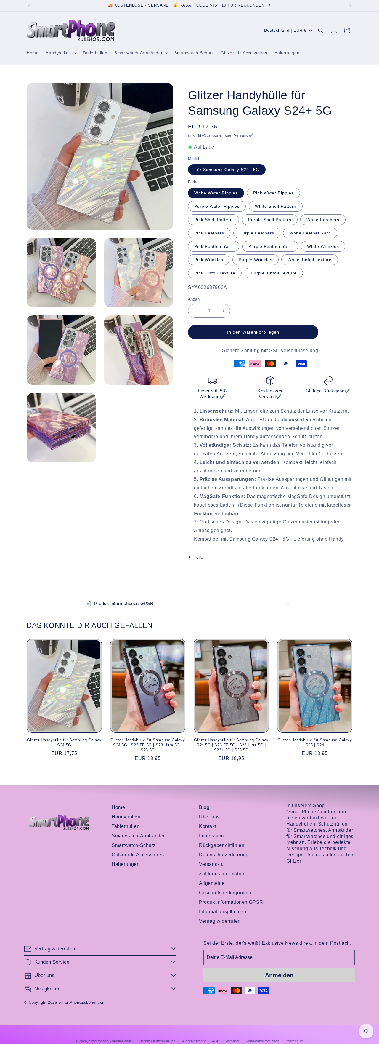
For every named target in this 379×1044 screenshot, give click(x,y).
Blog (204, 807)
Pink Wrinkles (208, 259)
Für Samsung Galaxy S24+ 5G (226, 169)
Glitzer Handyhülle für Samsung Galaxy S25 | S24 (314, 742)
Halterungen (126, 864)
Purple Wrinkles (255, 259)
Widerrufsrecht (194, 1041)
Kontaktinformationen (262, 1041)
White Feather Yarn (310, 233)
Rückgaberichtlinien (221, 845)
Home (118, 807)
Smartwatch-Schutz (133, 845)
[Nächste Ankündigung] (350, 5)
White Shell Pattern (275, 206)
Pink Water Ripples (273, 193)
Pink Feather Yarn (213, 246)
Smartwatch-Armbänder (138, 835)
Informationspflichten (222, 911)
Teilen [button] (200, 557)
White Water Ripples (216, 193)
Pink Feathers (209, 233)
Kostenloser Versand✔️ (232, 135)
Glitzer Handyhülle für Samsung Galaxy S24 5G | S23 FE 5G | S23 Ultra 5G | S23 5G (147, 745)
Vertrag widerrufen (220, 921)
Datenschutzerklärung (224, 854)
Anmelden (279, 975)
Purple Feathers (257, 233)
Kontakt (207, 826)
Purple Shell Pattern (269, 219)
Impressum (211, 835)
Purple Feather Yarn (270, 246)
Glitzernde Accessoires (138, 854)
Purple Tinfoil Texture (274, 273)
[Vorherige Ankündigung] (28, 5)
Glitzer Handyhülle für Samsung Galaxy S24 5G (64, 742)
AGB (215, 1041)
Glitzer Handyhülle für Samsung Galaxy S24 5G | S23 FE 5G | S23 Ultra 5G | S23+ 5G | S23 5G (231, 745)
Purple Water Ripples (217, 206)
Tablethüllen (125, 826)
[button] (60, 53)
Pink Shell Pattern (213, 219)
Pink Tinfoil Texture (214, 273)
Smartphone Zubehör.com (110, 1041)
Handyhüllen (126, 816)
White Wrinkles (323, 246)
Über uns (209, 816)
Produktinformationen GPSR (231, 902)
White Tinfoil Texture (310, 259)
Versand (232, 1041)
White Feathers (322, 219)
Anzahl (194, 299)
